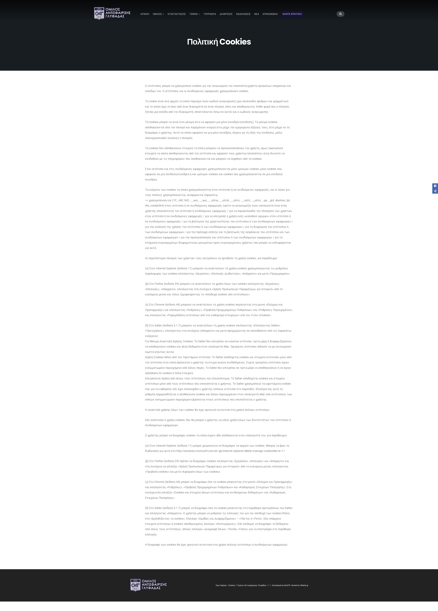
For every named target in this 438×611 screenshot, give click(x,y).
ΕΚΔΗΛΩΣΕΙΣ (243, 14)
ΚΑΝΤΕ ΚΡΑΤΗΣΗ (292, 14)
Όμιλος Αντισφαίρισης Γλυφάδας (252, 585)
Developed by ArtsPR (281, 585)
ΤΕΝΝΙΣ (193, 14)
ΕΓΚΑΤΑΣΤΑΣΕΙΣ (177, 14)
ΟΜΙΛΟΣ (157, 14)
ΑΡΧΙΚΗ (144, 14)
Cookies (232, 585)
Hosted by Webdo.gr (299, 585)
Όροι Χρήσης (221, 585)
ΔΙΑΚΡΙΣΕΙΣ (226, 14)
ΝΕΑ (256, 14)
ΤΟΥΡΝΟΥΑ (210, 14)
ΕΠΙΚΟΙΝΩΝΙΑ (270, 14)
